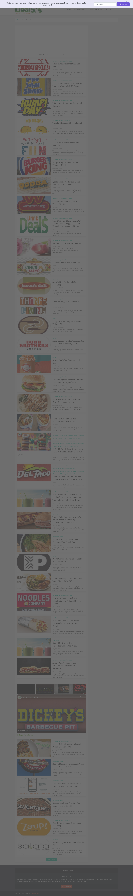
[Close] (129, 1)
